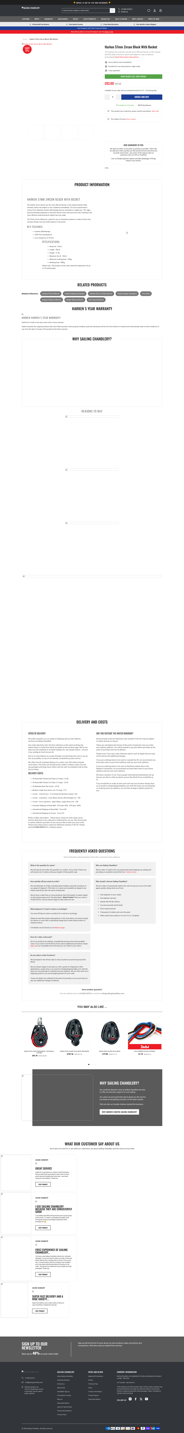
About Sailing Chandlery (65, 1376)
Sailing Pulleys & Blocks (51, 300)
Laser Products (90, 19)
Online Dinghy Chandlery (127, 294)
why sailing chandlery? (119, 1083)
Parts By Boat (154, 19)
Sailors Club (109, 32)
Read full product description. (127, 57)
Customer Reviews (63, 1380)
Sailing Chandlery (33, 1428)
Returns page (59, 928)
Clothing (26, 19)
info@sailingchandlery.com (112, 993)
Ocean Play (106, 19)
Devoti (76, 19)
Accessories (63, 19)
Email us (124, 12)
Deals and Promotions (95, 1376)
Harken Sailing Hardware (75, 294)
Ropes (37, 19)
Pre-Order (146, 294)
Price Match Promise (64, 1395)
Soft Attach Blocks (96, 300)
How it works (131, 119)
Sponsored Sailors (63, 1403)
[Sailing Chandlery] (31, 8)
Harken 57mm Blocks (51, 294)
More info (155, 111)
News (90, 1388)
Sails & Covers (121, 19)
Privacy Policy (61, 1414)
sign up (33, 946)
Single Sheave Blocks (74, 300)
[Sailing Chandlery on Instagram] (130, 1398)
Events (90, 1380)
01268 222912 (126, 9)
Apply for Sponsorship (64, 1407)
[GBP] (148, 10)
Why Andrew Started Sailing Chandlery (119, 1111)
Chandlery (48, 19)
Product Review (93, 1395)
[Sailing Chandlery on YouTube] (146, 1398)
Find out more (131, 872)
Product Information (95, 1391)
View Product (43, 1184)
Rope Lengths (138, 19)
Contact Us (61, 1384)
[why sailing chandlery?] (57, 1098)
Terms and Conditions (64, 1411)
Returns (59, 1399)
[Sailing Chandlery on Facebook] (135, 1398)
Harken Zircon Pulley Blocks (101, 294)
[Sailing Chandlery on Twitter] (141, 1398)
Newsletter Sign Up (63, 1391)
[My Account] (154, 10)
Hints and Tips (93, 1384)
